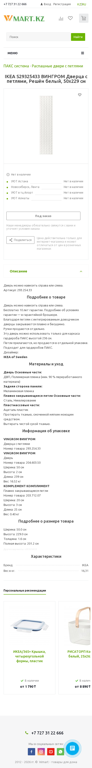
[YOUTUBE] (50, 751)
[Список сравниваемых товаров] (61, 20)
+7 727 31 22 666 (15, 4)
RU (84, 4)
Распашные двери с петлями (57, 66)
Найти (78, 36)
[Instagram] (41, 751)
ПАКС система (16, 66)
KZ (79, 4)
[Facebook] (31, 751)
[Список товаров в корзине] (84, 21)
